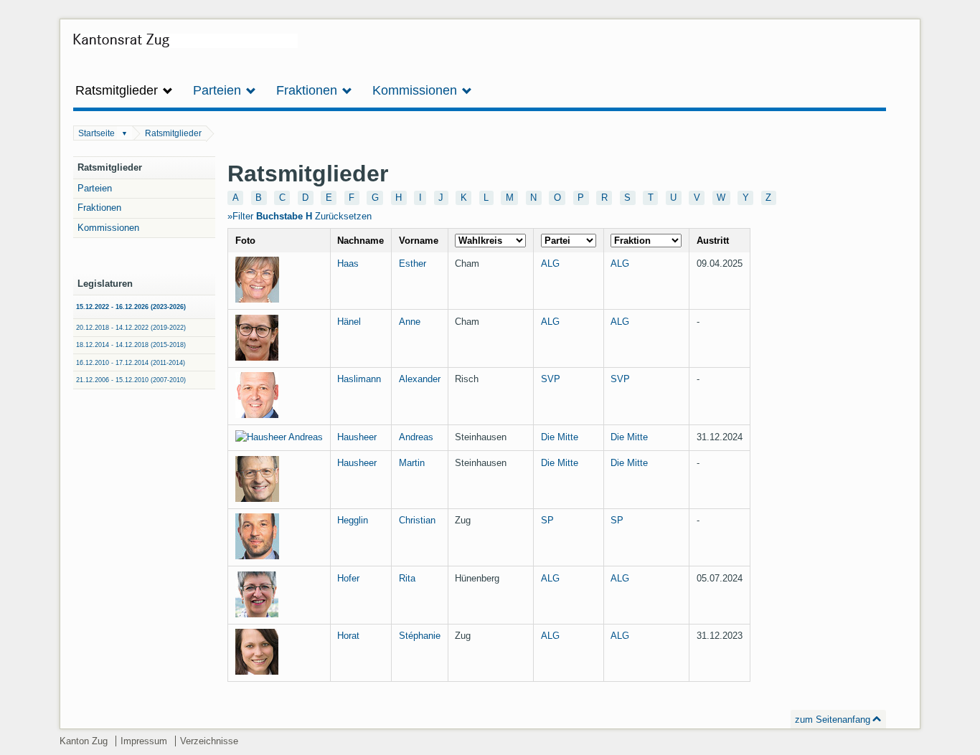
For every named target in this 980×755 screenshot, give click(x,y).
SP (547, 520)
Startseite (96, 133)
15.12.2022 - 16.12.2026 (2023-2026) (131, 306)
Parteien (94, 188)
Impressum (144, 741)
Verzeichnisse (209, 741)
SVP (550, 379)
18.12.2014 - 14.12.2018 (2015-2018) (131, 344)
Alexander (419, 379)
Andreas (416, 437)
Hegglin (352, 520)
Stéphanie (419, 635)
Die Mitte (559, 437)
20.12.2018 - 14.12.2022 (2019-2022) (131, 327)
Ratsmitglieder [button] (118, 90)
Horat (348, 635)
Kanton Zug (84, 741)
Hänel (349, 321)
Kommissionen (108, 227)
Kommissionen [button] (416, 90)
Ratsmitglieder (173, 133)
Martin (412, 462)
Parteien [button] (219, 90)
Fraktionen (99, 207)
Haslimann (359, 379)
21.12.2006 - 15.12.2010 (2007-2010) (131, 380)
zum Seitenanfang (832, 719)
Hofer (348, 578)
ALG (550, 263)
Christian (417, 520)
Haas (348, 263)
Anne (409, 321)
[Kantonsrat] (185, 46)
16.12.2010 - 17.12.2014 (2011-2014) (130, 362)
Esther (412, 263)
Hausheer (357, 437)
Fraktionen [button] (308, 90)
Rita (407, 578)
